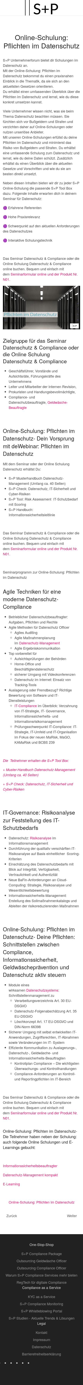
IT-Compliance (25, 705)
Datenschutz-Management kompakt (30, 1174)
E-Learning (11, 1183)
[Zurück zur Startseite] (41, 7)
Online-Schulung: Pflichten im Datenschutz (42, 1202)
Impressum (41, 1339)
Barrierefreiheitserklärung (41, 1353)
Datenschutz (41, 1346)
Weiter (72, 1215)
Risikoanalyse (40, 837)
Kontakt (41, 1332)
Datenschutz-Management (39, 642)
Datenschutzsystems (42, 990)
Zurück (11, 1215)
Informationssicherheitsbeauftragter (30, 1165)
